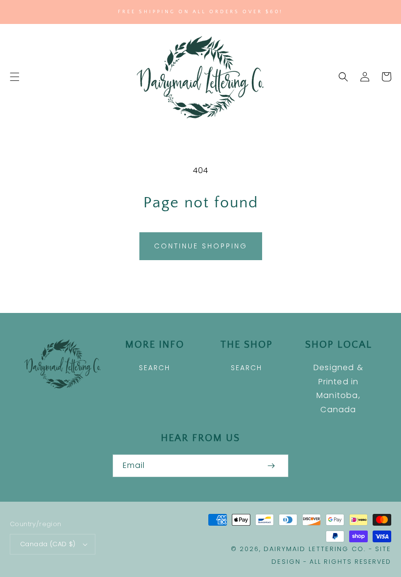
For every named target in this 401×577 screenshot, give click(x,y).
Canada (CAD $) (48, 544)
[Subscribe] (271, 465)
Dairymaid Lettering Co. (315, 549)
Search (154, 368)
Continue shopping (200, 246)
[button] (14, 77)
